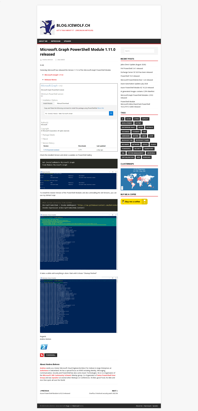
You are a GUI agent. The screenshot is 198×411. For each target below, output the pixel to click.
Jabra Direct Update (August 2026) (133, 64)
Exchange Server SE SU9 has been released (137, 72)
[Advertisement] (99, 10)
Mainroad (76, 406)
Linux (144, 136)
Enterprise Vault (128, 127)
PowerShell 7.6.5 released (130, 76)
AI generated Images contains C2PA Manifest (137, 91)
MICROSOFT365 (127, 140)
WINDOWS (146, 157)
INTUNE (135, 136)
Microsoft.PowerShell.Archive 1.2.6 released (137, 80)
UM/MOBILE (151, 153)
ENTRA (140, 127)
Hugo (67, 406)
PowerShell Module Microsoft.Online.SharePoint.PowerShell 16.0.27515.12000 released (135, 104)
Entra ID (149, 127)
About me (139, 406)
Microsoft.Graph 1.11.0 (54, 75)
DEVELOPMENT (127, 123)
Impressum (147, 406)
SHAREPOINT (148, 149)
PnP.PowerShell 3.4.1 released (132, 68)
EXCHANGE (125, 132)
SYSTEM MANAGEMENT (136, 153)
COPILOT (145, 119)
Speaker (55, 378)
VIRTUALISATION (128, 157)
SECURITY (137, 149)
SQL (123, 153)
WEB (138, 157)
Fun (144, 132)
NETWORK (135, 144)
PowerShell (50, 355)
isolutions (44, 370)
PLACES (153, 144)
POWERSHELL (126, 149)
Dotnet (139, 123)
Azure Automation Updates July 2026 (134, 84)
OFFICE (145, 144)
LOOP (151, 136)
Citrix (136, 119)
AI (122, 119)
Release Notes (51, 80)
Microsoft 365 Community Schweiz (57, 375)
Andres (43, 368)
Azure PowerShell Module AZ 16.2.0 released (137, 87)
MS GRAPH (125, 144)
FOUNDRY (136, 132)
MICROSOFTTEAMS (142, 140)
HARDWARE (126, 136)
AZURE (128, 119)
